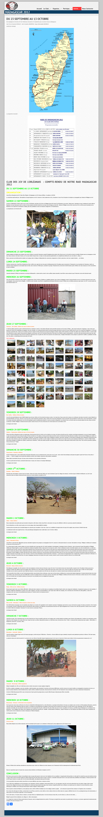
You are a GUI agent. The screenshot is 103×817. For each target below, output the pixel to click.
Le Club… (46, 9)
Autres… (76, 9)
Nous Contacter (87, 9)
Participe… (67, 9)
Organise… (57, 9)
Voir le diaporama (10, 338)
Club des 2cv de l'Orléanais (10, 14)
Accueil (39, 9)
